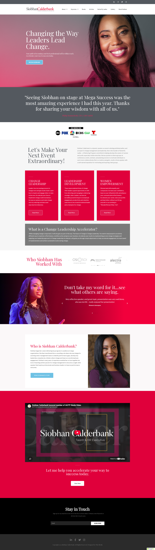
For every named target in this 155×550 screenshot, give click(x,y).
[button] (69, 260)
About (64, 9)
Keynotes (74, 9)
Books (84, 9)
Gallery (113, 9)
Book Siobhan (123, 9)
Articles (91, 9)
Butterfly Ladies (102, 9)
